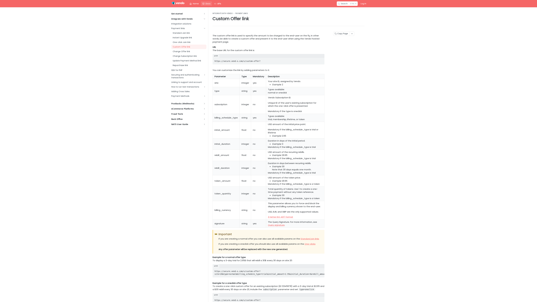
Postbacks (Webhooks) (182, 103)
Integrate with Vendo (182, 18)
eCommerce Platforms (182, 108)
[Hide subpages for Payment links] (204, 28)
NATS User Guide (179, 124)
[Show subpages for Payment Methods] (204, 96)
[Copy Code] (321, 60)
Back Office (176, 119)
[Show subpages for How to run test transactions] (204, 87)
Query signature (276, 225)
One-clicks (310, 243)
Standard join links (310, 238)
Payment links (241, 13)
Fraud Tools (177, 114)
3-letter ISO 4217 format (280, 216)
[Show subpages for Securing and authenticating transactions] (204, 75)
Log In (363, 3)
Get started (177, 13)
